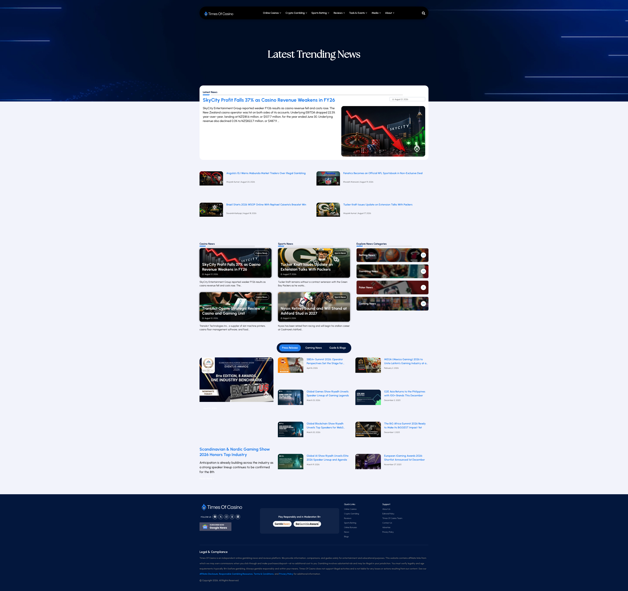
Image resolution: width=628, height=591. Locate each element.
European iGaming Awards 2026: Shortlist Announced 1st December (404, 457)
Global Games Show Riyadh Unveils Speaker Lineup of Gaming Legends (328, 393)
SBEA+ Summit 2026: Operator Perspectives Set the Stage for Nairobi (325, 361)
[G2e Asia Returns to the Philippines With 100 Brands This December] (368, 405)
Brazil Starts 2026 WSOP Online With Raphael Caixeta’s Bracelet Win (266, 204)
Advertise (386, 527)
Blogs (346, 536)
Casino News (261, 253)
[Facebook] (214, 516)
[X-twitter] (220, 516)
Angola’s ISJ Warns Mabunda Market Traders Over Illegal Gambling (266, 173)
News (346, 532)
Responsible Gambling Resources (236, 574)
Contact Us (387, 523)
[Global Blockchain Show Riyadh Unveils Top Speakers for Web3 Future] (291, 437)
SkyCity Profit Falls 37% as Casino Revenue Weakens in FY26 (269, 100)
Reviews (347, 518)
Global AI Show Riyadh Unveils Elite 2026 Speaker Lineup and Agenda (328, 457)
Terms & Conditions (264, 574)
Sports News (340, 253)
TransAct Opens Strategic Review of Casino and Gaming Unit (233, 311)
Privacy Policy (388, 532)
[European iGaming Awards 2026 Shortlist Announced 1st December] (368, 469)
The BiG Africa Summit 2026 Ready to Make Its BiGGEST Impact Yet (405, 425)
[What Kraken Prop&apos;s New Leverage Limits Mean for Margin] (211, 217)
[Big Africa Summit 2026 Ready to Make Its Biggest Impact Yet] (368, 437)
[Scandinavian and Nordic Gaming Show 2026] (236, 400)
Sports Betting (319, 12)
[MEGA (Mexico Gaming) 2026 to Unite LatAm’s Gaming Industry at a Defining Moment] (368, 372)
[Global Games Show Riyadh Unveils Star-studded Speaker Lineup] (291, 405)
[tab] (290, 347)
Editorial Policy (388, 514)
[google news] (215, 526)
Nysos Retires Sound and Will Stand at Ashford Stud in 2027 (314, 311)
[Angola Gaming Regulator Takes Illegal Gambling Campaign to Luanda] (211, 185)
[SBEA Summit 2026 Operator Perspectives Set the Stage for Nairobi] (291, 372)
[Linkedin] (237, 516)
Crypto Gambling (295, 12)
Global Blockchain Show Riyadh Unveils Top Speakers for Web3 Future (325, 426)
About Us (386, 509)
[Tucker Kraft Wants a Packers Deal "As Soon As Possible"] (328, 217)
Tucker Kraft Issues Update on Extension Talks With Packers (378, 204)
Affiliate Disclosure (209, 574)
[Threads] (232, 516)
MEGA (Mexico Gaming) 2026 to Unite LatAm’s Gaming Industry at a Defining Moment (405, 361)
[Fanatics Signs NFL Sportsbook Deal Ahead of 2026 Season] (328, 185)
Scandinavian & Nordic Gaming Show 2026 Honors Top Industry (235, 452)
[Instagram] (226, 516)
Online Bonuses (350, 527)
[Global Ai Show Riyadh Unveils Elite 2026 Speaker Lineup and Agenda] (291, 469)
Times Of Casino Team (392, 518)
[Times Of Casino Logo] (219, 13)
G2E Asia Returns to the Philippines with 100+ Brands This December (404, 393)
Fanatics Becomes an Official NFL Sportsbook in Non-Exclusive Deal (383, 173)
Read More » (207, 478)
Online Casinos (271, 12)
